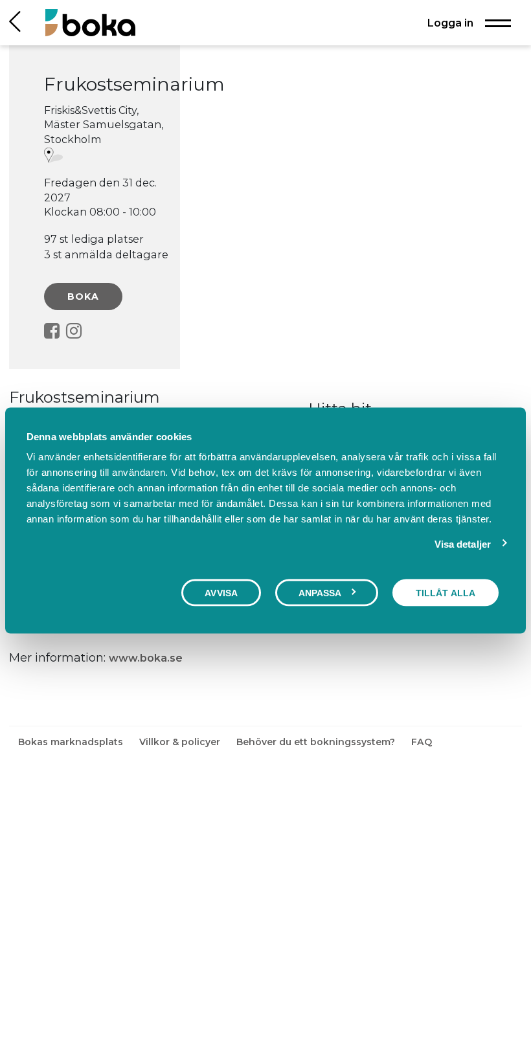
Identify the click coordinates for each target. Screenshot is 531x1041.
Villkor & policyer (181, 742)
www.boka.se (146, 657)
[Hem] (90, 22)
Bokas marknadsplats (72, 742)
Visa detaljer (463, 543)
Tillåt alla (445, 592)
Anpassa (320, 592)
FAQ (421, 742)
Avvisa (221, 592)
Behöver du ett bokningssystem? (317, 742)
